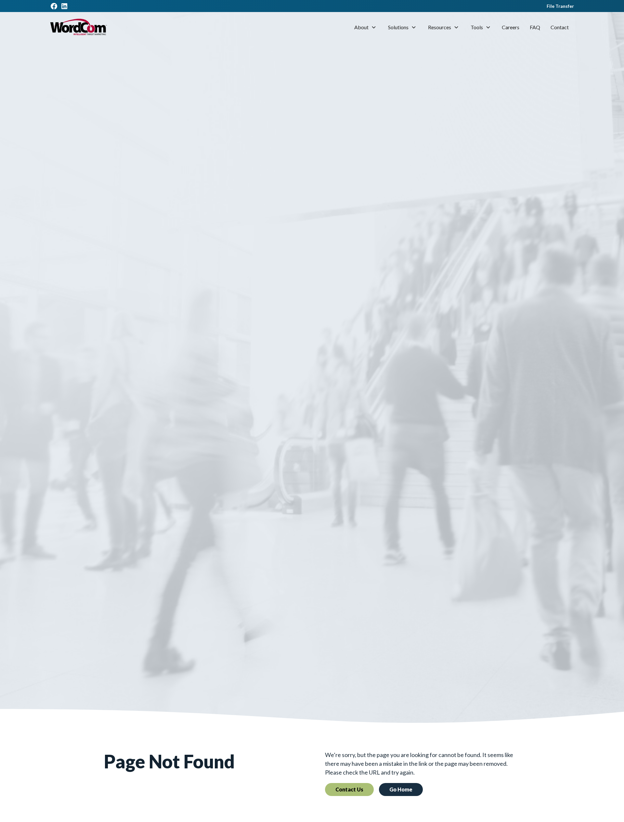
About (361, 27)
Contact (560, 27)
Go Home (400, 789)
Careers (510, 27)
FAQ (535, 27)
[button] (365, 27)
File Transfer (560, 6)
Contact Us (349, 789)
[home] (78, 27)
